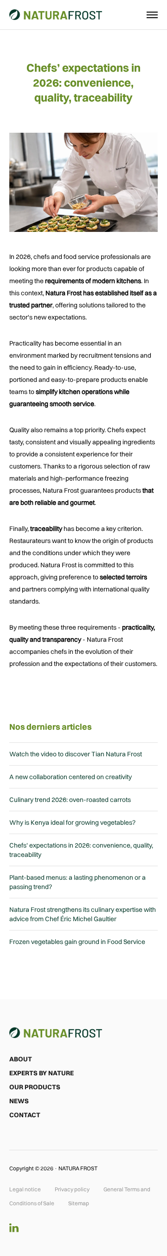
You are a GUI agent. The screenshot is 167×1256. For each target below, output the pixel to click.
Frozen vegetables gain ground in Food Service (77, 941)
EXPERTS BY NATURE (41, 1073)
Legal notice (25, 1189)
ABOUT (20, 1059)
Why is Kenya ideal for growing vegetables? (72, 822)
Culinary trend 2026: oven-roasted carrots (70, 799)
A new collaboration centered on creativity (70, 777)
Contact (24, 1115)
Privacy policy (72, 1189)
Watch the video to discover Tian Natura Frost (75, 754)
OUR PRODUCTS (34, 1087)
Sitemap (78, 1203)
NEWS (19, 1101)
